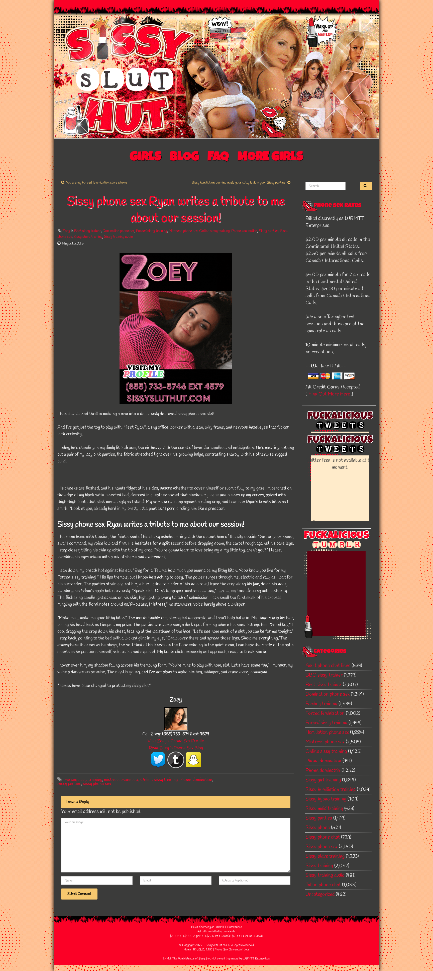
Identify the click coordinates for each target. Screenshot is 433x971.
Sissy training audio (118, 236)
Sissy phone (317, 827)
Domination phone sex (118, 230)
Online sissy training (214, 230)
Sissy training (319, 865)
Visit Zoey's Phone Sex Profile (176, 741)
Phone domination (244, 230)
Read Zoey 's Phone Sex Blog (176, 748)
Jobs (246, 950)
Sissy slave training (87, 236)
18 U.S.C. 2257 (202, 950)
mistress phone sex (121, 780)
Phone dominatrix (322, 770)
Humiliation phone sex (327, 732)
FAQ (218, 157)
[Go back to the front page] (216, 76)
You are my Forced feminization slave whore (96, 182)
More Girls (270, 157)
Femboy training (321, 703)
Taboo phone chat (323, 884)
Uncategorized (320, 894)
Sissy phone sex (321, 846)
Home (187, 950)
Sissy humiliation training (330, 789)
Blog (184, 157)
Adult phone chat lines (327, 665)
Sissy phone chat (322, 837)
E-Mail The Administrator (178, 959)
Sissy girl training (323, 780)
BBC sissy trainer (324, 675)
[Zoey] (176, 718)
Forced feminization (325, 713)
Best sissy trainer (87, 230)
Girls (145, 157)
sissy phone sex (97, 784)
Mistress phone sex (183, 230)
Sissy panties (269, 230)
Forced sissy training (151, 230)
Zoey (66, 230)
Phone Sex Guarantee (228, 950)
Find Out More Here (329, 394)
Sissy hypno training (325, 799)
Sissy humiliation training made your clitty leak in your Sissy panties (238, 182)
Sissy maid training (324, 808)
